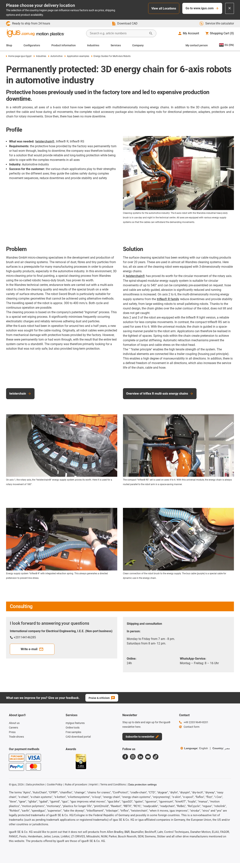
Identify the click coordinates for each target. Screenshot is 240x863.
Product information (63, 45)
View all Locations (163, 8)
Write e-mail (29, 649)
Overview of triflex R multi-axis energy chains (157, 393)
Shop (9, 45)
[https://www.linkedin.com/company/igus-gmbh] (140, 757)
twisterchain (17, 393)
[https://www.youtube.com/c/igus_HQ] (148, 757)
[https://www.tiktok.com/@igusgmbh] (155, 757)
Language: (196, 748)
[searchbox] (118, 33)
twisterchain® (44, 141)
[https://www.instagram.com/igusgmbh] (133, 757)
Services (116, 45)
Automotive (56, 56)
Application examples (78, 56)
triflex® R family (168, 299)
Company (138, 45)
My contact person (197, 45)
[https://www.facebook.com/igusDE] (125, 757)
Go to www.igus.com (200, 8)
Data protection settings (142, 784)
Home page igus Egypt (19, 56)
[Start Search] (151, 33)
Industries (93, 45)
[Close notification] (229, 8)
